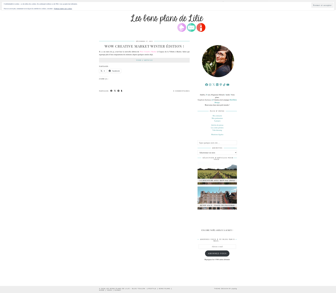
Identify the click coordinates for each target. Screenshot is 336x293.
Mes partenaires (217, 118)
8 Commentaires (181, 91)
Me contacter (217, 115)
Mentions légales (217, 134)
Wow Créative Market (148, 51)
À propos (217, 121)
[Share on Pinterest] (118, 91)
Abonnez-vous (217, 253)
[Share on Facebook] (111, 91)
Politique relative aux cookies (63, 8)
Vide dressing (217, 130)
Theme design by (225, 288)
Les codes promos (217, 127)
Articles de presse (217, 125)
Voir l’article (144, 60)
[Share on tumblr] (121, 91)
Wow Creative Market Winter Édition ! (144, 46)
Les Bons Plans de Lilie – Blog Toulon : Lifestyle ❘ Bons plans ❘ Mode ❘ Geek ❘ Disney (135, 289)
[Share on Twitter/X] (115, 91)
